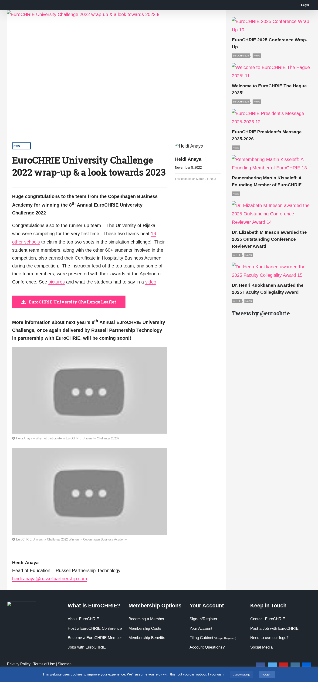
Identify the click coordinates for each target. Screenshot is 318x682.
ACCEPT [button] (267, 674)
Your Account (200, 628)
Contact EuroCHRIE (267, 619)
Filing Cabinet (212, 638)
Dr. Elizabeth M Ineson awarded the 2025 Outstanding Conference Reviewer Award (269, 239)
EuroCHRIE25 (241, 55)
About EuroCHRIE (83, 619)
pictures (56, 281)
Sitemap (64, 664)
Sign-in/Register (203, 619)
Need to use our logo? (269, 638)
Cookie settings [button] (241, 674)
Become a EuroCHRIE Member (95, 638)
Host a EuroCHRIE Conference (95, 628)
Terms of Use (44, 664)
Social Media (261, 647)
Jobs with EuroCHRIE (87, 647)
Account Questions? (207, 647)
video (150, 281)
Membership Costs (145, 628)
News (17, 145)
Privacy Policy (18, 664)
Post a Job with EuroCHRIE (274, 628)
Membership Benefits (147, 638)
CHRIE (237, 255)
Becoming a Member (146, 619)
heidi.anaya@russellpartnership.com (49, 578)
